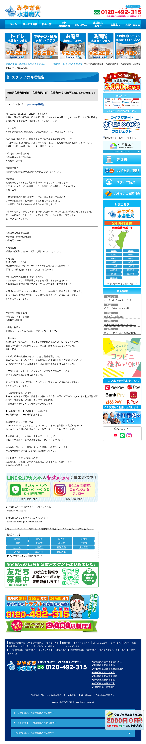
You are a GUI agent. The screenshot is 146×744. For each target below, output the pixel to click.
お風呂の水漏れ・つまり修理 (83, 650)
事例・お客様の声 (64, 24)
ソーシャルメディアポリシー (73, 646)
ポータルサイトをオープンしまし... (121, 300)
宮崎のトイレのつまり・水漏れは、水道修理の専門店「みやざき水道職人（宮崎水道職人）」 (49, 528)
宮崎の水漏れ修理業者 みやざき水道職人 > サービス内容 (33, 64)
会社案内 (115, 24)
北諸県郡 (39, 547)
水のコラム (81, 24)
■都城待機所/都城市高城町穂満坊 (107, 669)
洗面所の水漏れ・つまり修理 (112, 650)
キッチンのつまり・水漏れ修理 (52, 650)
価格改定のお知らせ (113, 316)
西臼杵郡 (61, 552)
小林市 (17, 543)
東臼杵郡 (39, 552)
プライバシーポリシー (46, 646)
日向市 (39, 543)
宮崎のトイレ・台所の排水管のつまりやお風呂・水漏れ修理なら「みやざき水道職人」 (73, 695)
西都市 (84, 543)
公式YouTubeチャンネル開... (117, 308)
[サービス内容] (25, 24)
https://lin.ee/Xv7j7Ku (16, 510)
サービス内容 (30, 24)
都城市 (39, 539)
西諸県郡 (61, 547)
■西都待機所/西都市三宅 (103, 672)
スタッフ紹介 (130, 643)
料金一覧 (47, 24)
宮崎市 (17, 539)
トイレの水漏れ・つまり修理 (22, 650)
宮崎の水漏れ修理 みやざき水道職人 (26, 643)
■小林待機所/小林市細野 (103, 687)
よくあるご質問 (100, 643)
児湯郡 (17, 552)
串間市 (61, 543)
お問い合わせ (132, 24)
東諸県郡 (83, 547)
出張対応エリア (98, 24)
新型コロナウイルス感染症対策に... (121, 332)
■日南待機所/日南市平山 (103, 665)
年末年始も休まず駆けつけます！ (120, 324)
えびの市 (17, 547)
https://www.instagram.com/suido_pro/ (24, 521)
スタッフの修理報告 (72, 64)
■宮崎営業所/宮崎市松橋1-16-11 (107, 661)
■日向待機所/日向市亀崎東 (104, 676)
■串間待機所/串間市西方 (103, 683)
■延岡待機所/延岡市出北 (103, 680)
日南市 (84, 539)
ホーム (13, 24)
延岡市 (61, 539)
